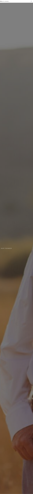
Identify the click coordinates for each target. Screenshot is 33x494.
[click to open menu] (31, 1)
